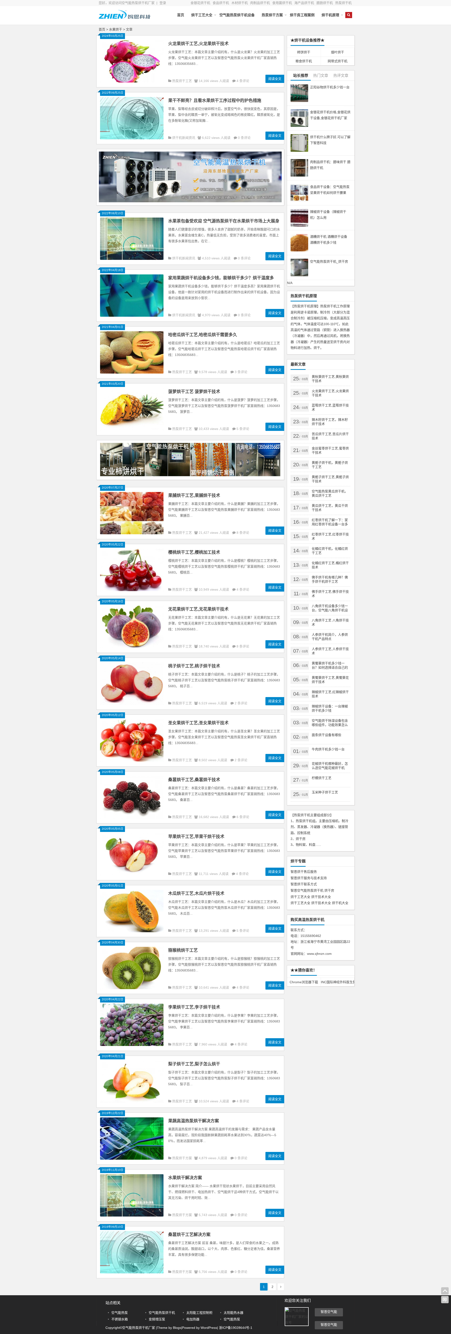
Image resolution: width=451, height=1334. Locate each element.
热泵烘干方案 (272, 15)
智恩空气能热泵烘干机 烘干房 (312, 890)
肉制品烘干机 (260, 3)
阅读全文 (274, 79)
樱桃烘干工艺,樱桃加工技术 (194, 552)
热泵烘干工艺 (182, 81)
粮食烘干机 (303, 61)
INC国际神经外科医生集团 (337, 982)
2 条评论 (241, 703)
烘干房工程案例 (302, 15)
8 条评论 (243, 532)
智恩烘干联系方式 (304, 884)
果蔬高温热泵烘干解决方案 (193, 1121)
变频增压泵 (157, 1319)
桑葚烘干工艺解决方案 (189, 1234)
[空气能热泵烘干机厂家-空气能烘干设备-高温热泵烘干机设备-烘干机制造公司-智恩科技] (124, 18)
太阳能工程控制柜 (199, 1312)
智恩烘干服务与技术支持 (309, 878)
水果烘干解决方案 (185, 1177)
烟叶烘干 (337, 52)
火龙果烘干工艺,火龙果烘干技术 (198, 43)
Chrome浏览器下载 (304, 982)
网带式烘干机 (337, 61)
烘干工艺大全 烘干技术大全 (311, 897)
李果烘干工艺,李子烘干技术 (194, 1007)
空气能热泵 (119, 1312)
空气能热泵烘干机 (162, 1312)
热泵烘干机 (343, 3)
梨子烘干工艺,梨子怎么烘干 (194, 1064)
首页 (180, 15)
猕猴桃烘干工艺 (183, 950)
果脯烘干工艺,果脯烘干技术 (194, 495)
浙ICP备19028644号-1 (235, 1328)
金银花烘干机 (200, 3)
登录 (162, 3)
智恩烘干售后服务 (304, 872)
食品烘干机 (221, 3)
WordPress (209, 1328)
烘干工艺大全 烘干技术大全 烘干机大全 (319, 903)
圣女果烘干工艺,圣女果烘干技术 (198, 723)
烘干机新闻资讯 (183, 138)
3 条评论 (241, 372)
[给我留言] (445, 1299)
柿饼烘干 (303, 52)
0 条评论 (244, 138)
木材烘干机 (239, 3)
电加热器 (192, 1319)
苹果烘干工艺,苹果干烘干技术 (196, 836)
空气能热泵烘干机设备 (237, 15)
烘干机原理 (330, 15)
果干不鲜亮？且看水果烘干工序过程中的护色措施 (214, 100)
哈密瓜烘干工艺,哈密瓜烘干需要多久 (202, 334)
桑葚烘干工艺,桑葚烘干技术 (194, 779)
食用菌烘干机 (282, 3)
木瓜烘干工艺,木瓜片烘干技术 (196, 893)
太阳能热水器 (233, 1312)
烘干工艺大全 (201, 15)
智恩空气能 (329, 1312)
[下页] (280, 1287)
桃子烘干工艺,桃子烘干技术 (194, 666)
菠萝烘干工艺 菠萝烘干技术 (194, 391)
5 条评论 (243, 429)
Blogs (177, 1328)
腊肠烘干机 (324, 3)
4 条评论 (243, 81)
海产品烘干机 (304, 3)
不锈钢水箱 (119, 1319)
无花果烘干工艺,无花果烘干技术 (198, 609)
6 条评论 (243, 817)
